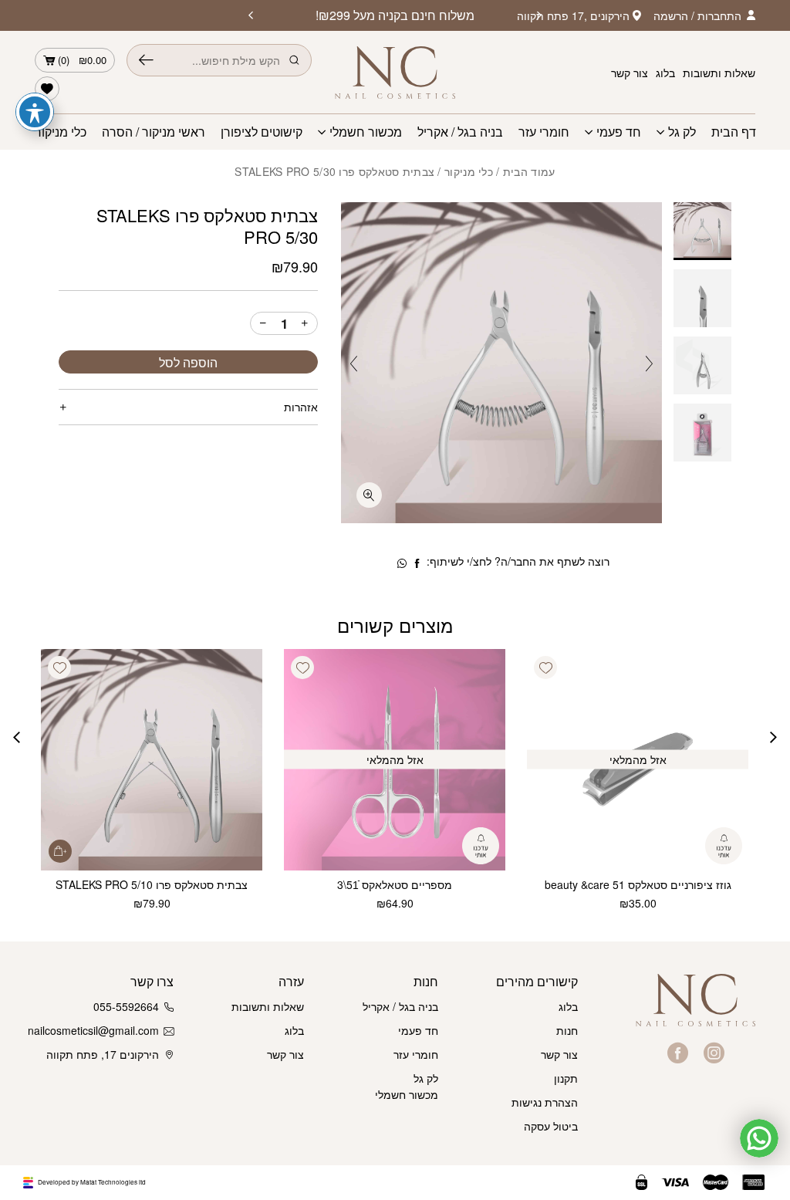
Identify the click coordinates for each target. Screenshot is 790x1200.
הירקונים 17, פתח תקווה (102, 1054)
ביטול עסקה (551, 1126)
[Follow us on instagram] (714, 1053)
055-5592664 (126, 1006)
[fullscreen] (369, 495)
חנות (567, 1030)
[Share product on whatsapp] (402, 563)
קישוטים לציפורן (261, 132)
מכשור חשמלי (365, 132)
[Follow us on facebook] (677, 1053)
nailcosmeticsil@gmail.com (97, 1030)
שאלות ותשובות (719, 72)
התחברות (719, 15)
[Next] (250, 15)
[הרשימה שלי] (47, 88)
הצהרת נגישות (544, 1102)
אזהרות (301, 406)
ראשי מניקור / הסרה (153, 132)
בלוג (665, 72)
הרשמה (670, 15)
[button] (545, 667)
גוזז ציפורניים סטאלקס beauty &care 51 (638, 884)
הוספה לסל (188, 362)
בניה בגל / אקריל (460, 132)
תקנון (566, 1078)
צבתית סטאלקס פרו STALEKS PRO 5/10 (152, 884)
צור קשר (629, 72)
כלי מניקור (60, 132)
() (82, 59)
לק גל (682, 132)
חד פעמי (618, 132)
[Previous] (539, 15)
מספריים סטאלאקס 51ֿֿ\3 (394, 884)
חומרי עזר (543, 132)
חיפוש (146, 60)
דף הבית (733, 132)
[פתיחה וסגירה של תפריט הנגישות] (34, 111)
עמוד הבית (529, 171)
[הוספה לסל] (60, 851)
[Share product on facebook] (417, 563)
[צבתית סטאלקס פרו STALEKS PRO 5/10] (151, 759)
